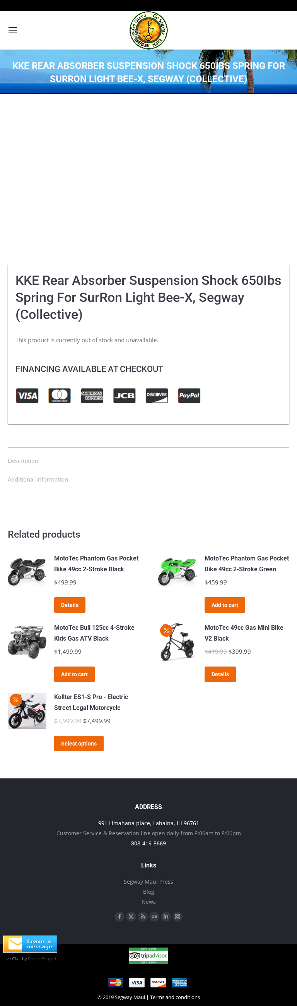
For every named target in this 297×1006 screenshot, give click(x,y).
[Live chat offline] (30, 950)
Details (70, 605)
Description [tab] (23, 460)
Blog (148, 891)
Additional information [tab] (38, 479)
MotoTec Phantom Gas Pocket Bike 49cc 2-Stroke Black (96, 564)
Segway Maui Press (148, 881)
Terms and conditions (175, 997)
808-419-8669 (148, 843)
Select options (79, 743)
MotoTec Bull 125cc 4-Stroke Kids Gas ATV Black (94, 633)
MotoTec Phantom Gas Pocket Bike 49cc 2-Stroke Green (247, 564)
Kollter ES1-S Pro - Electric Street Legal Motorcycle (91, 702)
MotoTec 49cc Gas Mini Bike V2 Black (244, 633)
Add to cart (225, 605)
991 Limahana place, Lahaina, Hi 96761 (148, 823)
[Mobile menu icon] (13, 30)
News (149, 901)
